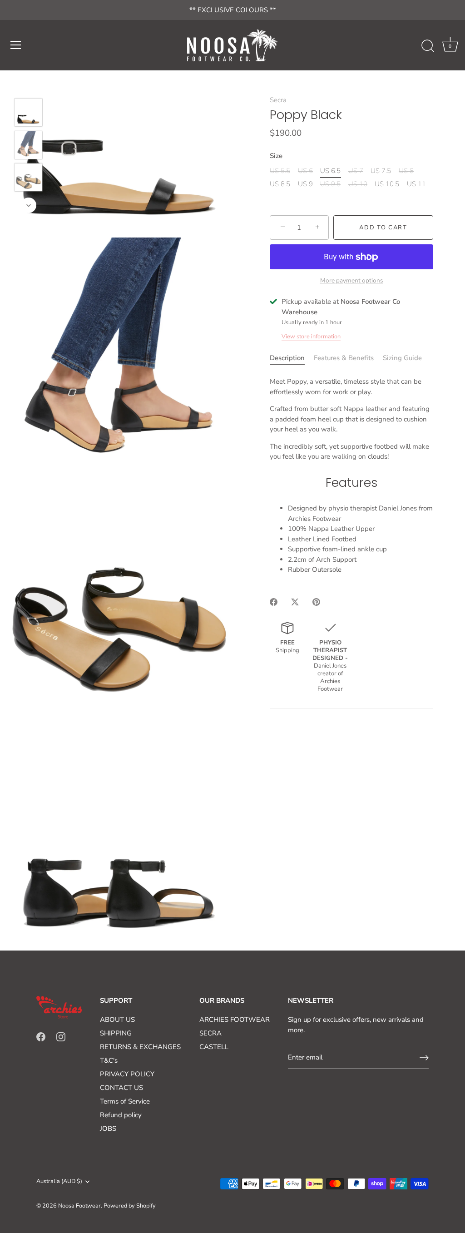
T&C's (109, 1060)
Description (287, 357)
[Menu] (16, 45)
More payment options (351, 280)
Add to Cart (383, 227)
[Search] (428, 46)
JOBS (108, 1128)
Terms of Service (125, 1101)
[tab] (292, 358)
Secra (278, 99)
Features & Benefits (344, 357)
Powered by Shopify (130, 1206)
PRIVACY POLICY (127, 1074)
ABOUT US (117, 1019)
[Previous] (29, 85)
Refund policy (121, 1114)
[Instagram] (60, 1036)
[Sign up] (424, 1057)
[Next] (29, 205)
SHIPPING (116, 1033)
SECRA (210, 1033)
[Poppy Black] (28, 112)
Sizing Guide (402, 357)
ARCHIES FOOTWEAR (234, 1019)
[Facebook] (40, 1036)
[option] (28, 114)
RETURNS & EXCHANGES (140, 1046)
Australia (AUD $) (59, 1181)
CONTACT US (121, 1087)
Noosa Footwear (79, 1206)
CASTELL (213, 1046)
